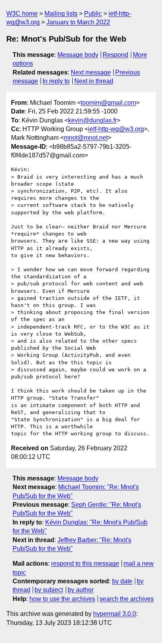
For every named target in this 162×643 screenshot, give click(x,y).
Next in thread (93, 81)
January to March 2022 (78, 22)
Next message (91, 72)
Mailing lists (60, 13)
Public (93, 13)
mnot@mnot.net (86, 137)
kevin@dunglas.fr (92, 120)
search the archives (126, 599)
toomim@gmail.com (108, 102)
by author (81, 589)
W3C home (22, 13)
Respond (115, 54)
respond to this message (85, 563)
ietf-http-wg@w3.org (116, 129)
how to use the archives (62, 599)
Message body (77, 54)
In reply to (56, 81)
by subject (49, 589)
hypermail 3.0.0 (114, 613)
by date (122, 581)
